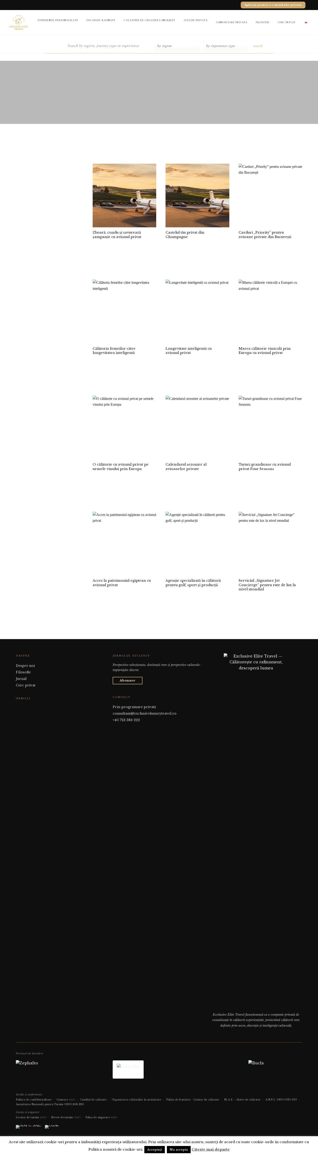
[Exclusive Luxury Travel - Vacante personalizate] (19, 22)
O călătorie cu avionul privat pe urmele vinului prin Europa (121, 466)
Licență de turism (31, 1117)
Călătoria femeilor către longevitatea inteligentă (114, 350)
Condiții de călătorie (93, 1099)
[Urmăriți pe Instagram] (24, 707)
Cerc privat (286, 22)
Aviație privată (196, 20)
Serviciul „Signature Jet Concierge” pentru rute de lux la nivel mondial (267, 584)
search (257, 46)
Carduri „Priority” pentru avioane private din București (265, 234)
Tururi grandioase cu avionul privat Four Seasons (265, 466)
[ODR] (51, 1128)
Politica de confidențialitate (34, 1099)
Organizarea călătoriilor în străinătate (136, 1099)
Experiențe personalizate (58, 20)
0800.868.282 (74, 1104)
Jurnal (21, 679)
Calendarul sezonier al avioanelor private (186, 466)
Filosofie (262, 22)
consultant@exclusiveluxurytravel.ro (144, 713)
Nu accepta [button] (179, 1150)
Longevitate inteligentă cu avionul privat (189, 350)
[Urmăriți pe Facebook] (18, 707)
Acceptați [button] (154, 1150)
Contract (66, 1099)
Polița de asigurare (101, 1117)
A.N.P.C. (270, 1099)
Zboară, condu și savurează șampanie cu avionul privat (117, 234)
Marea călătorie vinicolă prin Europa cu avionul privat (265, 350)
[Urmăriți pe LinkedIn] (30, 707)
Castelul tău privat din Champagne (185, 234)
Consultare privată (231, 22)
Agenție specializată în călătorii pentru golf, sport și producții (193, 582)
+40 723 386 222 (126, 720)
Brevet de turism (65, 1117)
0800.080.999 (287, 1099)
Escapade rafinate (101, 20)
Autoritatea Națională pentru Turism (40, 1104)
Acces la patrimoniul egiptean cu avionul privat (122, 582)
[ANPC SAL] (28, 1128)
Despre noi (25, 666)
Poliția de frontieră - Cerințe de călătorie (192, 1099)
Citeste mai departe (211, 1149)
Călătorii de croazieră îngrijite (149, 20)
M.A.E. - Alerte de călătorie (242, 1099)
